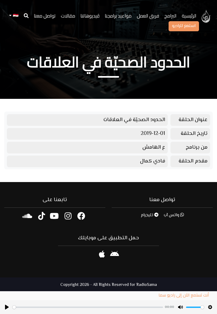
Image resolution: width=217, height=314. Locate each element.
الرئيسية (189, 15)
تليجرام (147, 215)
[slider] (87, 307)
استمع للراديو (184, 26)
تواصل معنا (45, 15)
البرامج (170, 15)
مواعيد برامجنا (118, 15)
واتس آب (172, 215)
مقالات (68, 15)
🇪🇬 (15, 15)
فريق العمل (148, 15)
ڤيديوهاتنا (90, 15)
